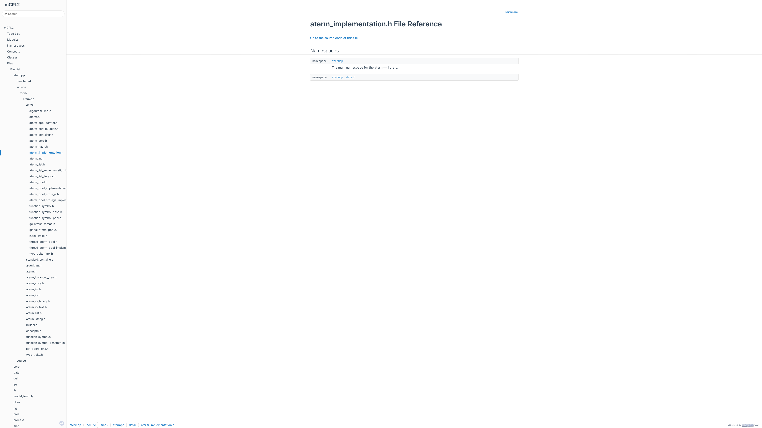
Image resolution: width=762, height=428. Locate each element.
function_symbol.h (41, 206)
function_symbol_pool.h (45, 218)
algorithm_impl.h (40, 111)
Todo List (13, 33)
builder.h (32, 325)
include (21, 87)
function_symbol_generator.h (45, 342)
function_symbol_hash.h (45, 212)
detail (29, 105)
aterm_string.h (35, 319)
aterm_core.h (38, 140)
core (16, 366)
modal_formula (23, 396)
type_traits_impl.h (41, 253)
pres (16, 414)
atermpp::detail (344, 77)
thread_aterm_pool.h (43, 241)
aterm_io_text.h (36, 307)
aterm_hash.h (38, 146)
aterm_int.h (36, 158)
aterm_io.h (33, 295)
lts (15, 390)
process (18, 420)
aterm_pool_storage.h (44, 194)
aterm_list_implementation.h (48, 170)
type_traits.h (34, 354)
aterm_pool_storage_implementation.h (55, 200)
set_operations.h (37, 348)
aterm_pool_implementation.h (49, 188)
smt (16, 426)
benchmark (24, 81)
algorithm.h (33, 265)
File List (15, 69)
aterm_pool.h (38, 182)
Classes (12, 57)
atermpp (19, 75)
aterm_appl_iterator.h (43, 122)
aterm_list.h (37, 164)
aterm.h (34, 116)
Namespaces (16, 45)
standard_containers (39, 259)
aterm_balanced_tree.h (41, 277)
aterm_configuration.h (44, 128)
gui (15, 378)
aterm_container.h (41, 134)
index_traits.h (38, 235)
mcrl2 (23, 93)
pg (15, 408)
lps (15, 384)
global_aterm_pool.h (43, 229)
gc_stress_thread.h (42, 223)
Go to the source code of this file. (334, 38)
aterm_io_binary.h (38, 301)
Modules (13, 39)
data (16, 372)
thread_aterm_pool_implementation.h (54, 247)
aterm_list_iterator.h (42, 176)
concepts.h (33, 330)
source (21, 360)
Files (10, 63)
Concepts (13, 51)
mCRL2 (9, 27)
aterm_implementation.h (46, 152)
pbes (16, 402)
